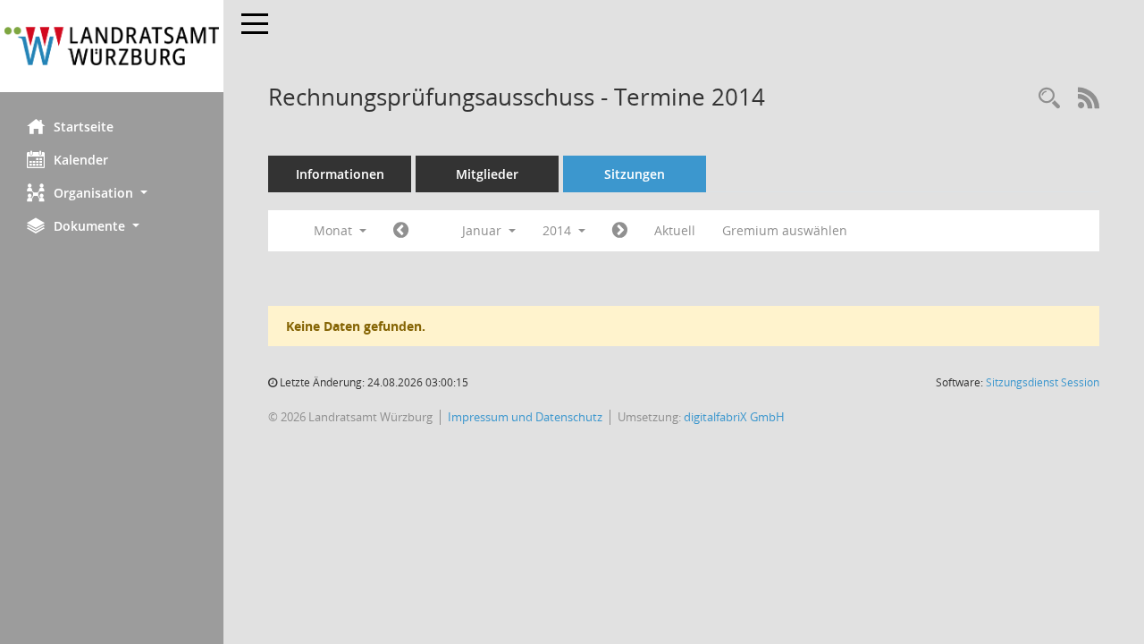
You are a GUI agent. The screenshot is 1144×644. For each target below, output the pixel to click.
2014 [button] (559, 230)
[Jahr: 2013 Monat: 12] (401, 231)
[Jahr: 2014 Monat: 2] (620, 231)
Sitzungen (634, 173)
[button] (111, 192)
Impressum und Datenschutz (525, 417)
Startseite (84, 126)
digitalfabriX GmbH (734, 417)
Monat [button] (335, 230)
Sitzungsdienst (1042, 382)
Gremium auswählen (784, 230)
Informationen (340, 173)
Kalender (81, 159)
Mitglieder (487, 173)
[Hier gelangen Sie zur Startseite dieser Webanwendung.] (111, 46)
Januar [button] (483, 230)
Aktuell (674, 230)
